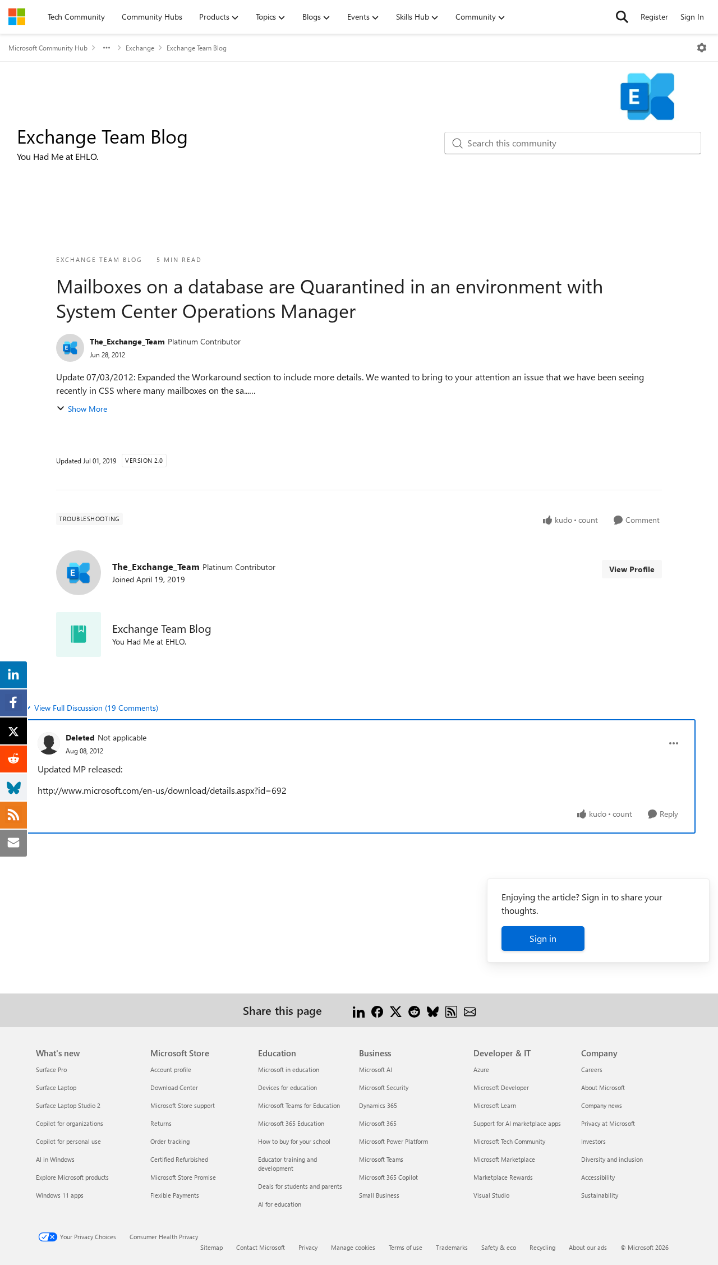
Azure (481, 1069)
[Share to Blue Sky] (433, 1010)
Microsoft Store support (182, 1105)
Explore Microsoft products (72, 1177)
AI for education (279, 1204)
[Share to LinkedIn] (359, 1010)
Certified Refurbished (179, 1159)
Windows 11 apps (60, 1195)
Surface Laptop (56, 1087)
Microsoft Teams (381, 1159)
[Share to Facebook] (377, 1010)
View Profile (632, 569)
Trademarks (452, 1247)
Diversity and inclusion (612, 1159)
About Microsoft (603, 1087)
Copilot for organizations (69, 1123)
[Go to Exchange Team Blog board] (78, 634)
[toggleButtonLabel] (702, 48)
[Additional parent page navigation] (106, 48)
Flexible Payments (174, 1195)
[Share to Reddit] (414, 1010)
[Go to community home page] (16, 16)
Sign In (692, 16)
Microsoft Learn (494, 1105)
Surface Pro (51, 1069)
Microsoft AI (375, 1069)
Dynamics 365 (378, 1105)
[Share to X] (396, 1010)
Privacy (307, 1247)
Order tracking (170, 1141)
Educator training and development (287, 1163)
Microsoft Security (383, 1087)
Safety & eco (498, 1247)
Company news (601, 1105)
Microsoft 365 (378, 1123)
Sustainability (599, 1195)
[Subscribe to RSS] (451, 1010)
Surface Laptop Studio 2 (68, 1105)
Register (654, 16)
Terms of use (405, 1247)
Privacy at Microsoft (608, 1123)
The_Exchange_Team (127, 341)
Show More (87, 408)
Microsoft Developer (501, 1087)
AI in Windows (55, 1159)
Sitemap (211, 1247)
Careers (591, 1069)
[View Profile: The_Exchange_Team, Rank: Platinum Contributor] (70, 348)
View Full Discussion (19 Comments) (96, 707)
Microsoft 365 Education (291, 1123)
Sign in (543, 938)
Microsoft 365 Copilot (388, 1177)
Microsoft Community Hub (48, 47)
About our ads (588, 1247)
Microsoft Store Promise (183, 1177)
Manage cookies (353, 1247)
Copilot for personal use (68, 1141)
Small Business (379, 1195)
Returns (161, 1123)
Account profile (170, 1069)
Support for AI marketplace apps (517, 1123)
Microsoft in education (288, 1069)
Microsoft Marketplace (504, 1159)
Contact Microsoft (260, 1247)
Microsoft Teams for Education (299, 1105)
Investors (593, 1141)
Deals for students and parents (300, 1186)
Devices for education (287, 1087)
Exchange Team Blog (197, 47)
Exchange (140, 47)
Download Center (174, 1087)
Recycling (542, 1247)
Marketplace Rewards (503, 1177)
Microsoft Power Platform (393, 1141)
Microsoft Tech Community (509, 1141)
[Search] (622, 17)
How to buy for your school (294, 1141)
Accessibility (598, 1177)
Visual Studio (491, 1195)
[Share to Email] (470, 1010)
